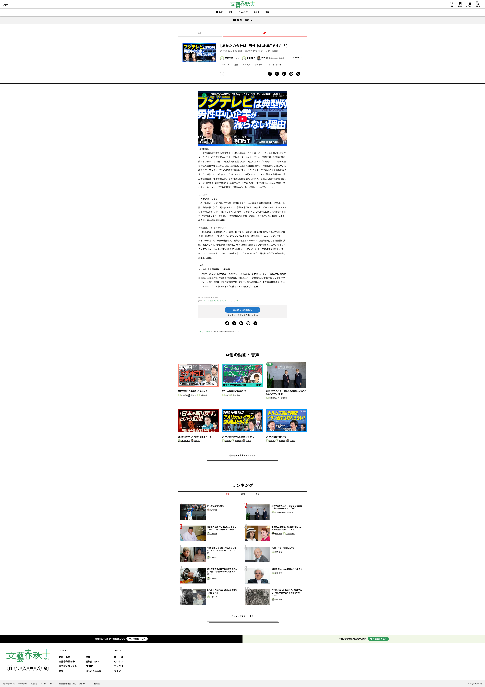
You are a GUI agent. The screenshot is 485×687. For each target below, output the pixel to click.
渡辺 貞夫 (278, 552)
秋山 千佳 (278, 534)
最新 (227, 494)
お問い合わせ (22, 684)
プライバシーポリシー (48, 684)
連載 (267, 12)
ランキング (243, 12)
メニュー (6, 6)
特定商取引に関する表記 (67, 684)
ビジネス (118, 661)
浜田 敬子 (251, 57)
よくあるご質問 (94, 671)
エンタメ (118, 666)
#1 (199, 33)
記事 (230, 12)
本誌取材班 (290, 534)
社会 (236, 64)
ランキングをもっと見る (242, 616)
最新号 (256, 12)
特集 (61, 671)
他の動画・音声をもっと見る (242, 455)
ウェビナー (259, 64)
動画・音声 (64, 657)
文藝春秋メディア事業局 (278, 398)
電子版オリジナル (68, 666)
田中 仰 (184, 395)
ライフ (117, 671)
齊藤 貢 (228, 441)
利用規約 (34, 684)
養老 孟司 (278, 573)
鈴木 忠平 (213, 510)
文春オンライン (84, 684)
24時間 (242, 494)
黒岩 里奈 (236, 395)
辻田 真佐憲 (185, 441)
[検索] (452, 3)
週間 (257, 494)
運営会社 (97, 684)
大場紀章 (238, 441)
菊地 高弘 (204, 395)
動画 (221, 12)
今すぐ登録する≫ (137, 638)
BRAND (89, 666)
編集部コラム (92, 661)
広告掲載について (9, 684)
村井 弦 (264, 57)
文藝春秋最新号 (67, 661)
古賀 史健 (229, 57)
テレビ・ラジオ (275, 64)
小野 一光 (213, 534)
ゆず (227, 395)
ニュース (225, 64)
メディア (246, 64)
